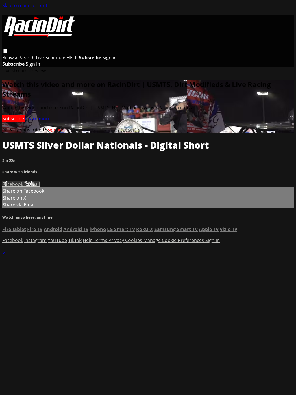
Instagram (35, 240)
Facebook (13, 184)
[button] (5, 51)
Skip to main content (24, 5)
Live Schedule (50, 57)
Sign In (33, 64)
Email (34, 184)
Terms (101, 240)
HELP (72, 57)
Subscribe (13, 118)
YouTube (57, 240)
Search (28, 57)
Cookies (134, 240)
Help (88, 240)
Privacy (116, 240)
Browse (11, 57)
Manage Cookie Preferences (174, 240)
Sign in (109, 57)
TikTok (75, 240)
